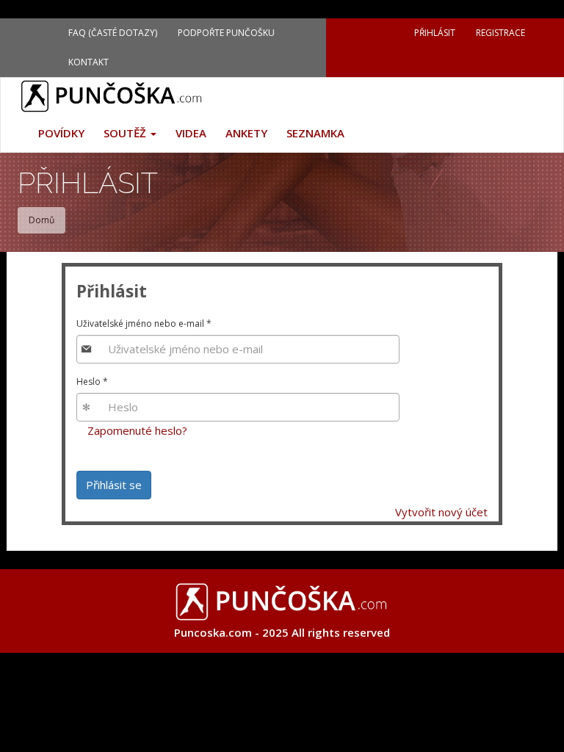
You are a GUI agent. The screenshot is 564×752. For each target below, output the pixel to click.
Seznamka (315, 133)
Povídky (61, 133)
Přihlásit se (114, 484)
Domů (41, 220)
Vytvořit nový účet (441, 512)
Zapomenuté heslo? (137, 430)
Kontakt (88, 62)
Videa (191, 133)
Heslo (92, 381)
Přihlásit (434, 32)
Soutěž (126, 133)
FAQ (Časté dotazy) (112, 32)
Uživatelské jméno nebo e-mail (144, 323)
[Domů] (117, 96)
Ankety (246, 133)
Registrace (500, 32)
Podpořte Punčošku (226, 32)
